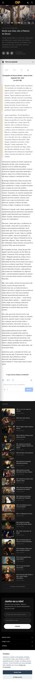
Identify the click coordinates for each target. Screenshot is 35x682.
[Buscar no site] (32, 2)
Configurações (17, 677)
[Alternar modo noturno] (28, 2)
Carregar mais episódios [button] (17, 586)
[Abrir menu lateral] (3, 3)
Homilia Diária (5, 28)
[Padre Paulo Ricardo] (17, 2)
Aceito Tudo (17, 672)
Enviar (17, 626)
